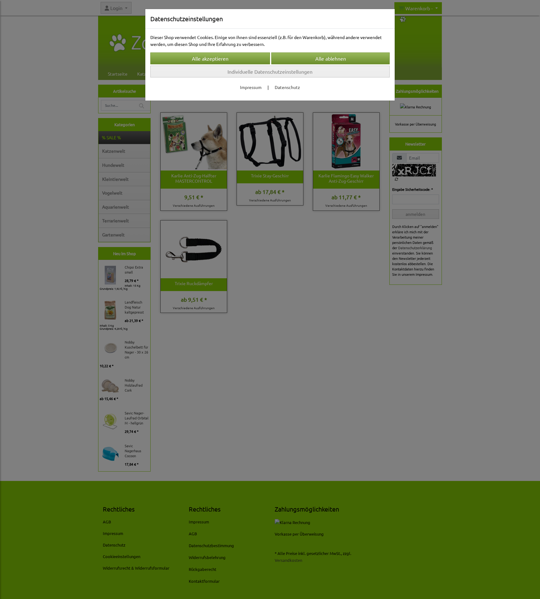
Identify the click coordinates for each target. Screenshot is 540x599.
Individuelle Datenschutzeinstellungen (270, 71)
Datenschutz (287, 87)
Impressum (251, 87)
